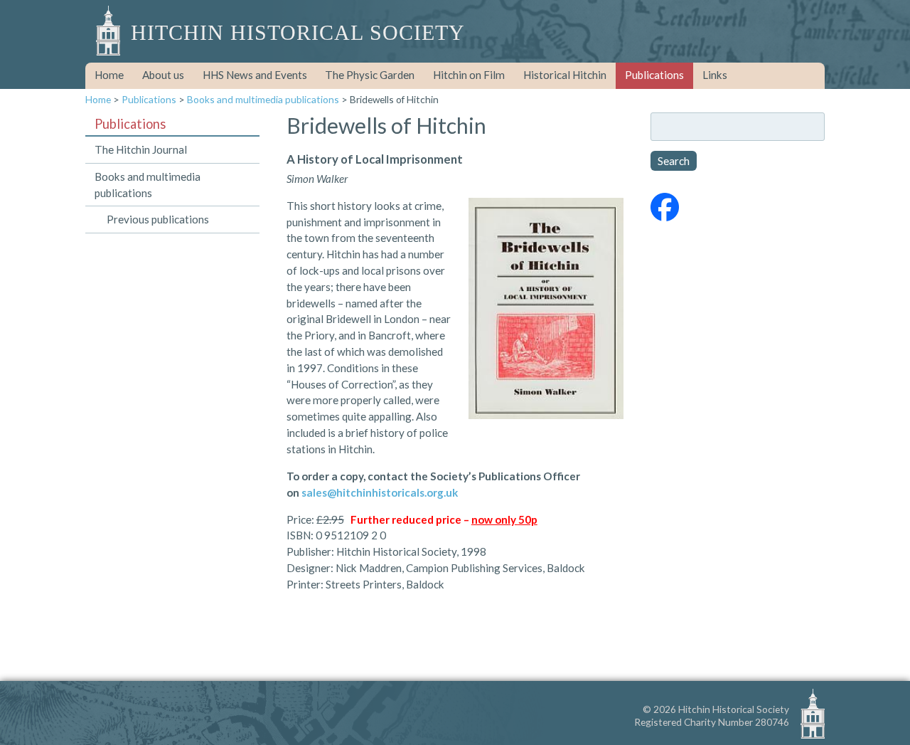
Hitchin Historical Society (298, 33)
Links (714, 74)
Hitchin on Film (469, 74)
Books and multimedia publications (263, 99)
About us (163, 74)
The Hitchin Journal (141, 149)
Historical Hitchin (564, 74)
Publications (654, 74)
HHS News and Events (255, 74)
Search (674, 160)
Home (109, 74)
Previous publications (158, 219)
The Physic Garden (369, 74)
